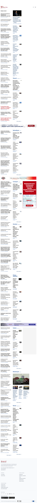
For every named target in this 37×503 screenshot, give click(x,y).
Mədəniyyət (16, 371)
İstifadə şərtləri (3, 484)
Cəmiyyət (15, 181)
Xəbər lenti (3, 11)
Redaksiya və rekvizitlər (22, 475)
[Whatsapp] (2, 494)
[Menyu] (35, 7)
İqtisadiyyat (16, 130)
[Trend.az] (4, 7)
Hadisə (15, 328)
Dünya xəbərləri (15, 275)
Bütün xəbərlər (19, 121)
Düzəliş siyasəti (21, 479)
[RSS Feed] (14, 494)
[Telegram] (10, 494)
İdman (14, 405)
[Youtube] (8, 494)
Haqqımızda (21, 474)
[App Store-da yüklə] (4, 498)
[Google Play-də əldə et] (12, 498)
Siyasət (15, 78)
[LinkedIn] (12, 494)
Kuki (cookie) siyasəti (4, 488)
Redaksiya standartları (22, 478)
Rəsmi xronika (3, 475)
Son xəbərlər (3, 474)
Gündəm (15, 224)
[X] (6, 494)
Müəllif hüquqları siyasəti (4, 487)
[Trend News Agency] (3, 462)
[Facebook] (4, 494)
